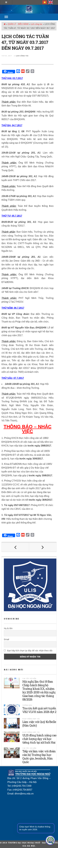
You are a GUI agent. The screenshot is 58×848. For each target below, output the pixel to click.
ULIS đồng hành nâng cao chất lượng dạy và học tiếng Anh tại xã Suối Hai (39, 738)
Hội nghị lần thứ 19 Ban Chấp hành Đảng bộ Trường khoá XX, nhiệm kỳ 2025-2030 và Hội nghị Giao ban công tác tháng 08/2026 (38, 690)
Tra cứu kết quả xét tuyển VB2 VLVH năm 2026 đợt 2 (39, 710)
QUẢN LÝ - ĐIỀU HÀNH (18, 24)
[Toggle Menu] (6, 17)
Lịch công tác (36, 24)
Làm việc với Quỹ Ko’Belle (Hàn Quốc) (39, 723)
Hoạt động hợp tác (31, 719)
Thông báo (27, 705)
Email (6, 639)
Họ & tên (8, 628)
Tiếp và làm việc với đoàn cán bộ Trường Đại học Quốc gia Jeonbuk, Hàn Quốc (39, 756)
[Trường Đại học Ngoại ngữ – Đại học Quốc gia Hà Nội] (29, 9)
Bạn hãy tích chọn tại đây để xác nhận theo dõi (29, 650)
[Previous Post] (15, 547)
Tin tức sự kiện (29, 678)
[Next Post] (42, 547)
